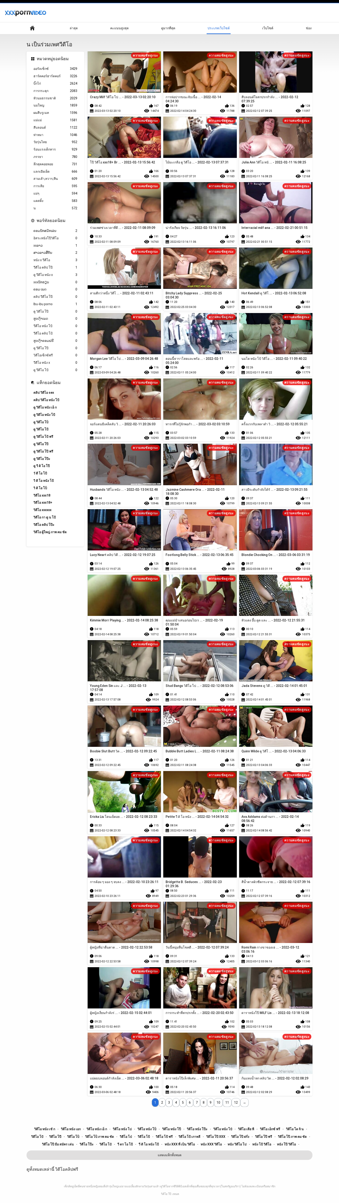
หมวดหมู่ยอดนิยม (53, 58)
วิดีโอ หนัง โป (122, 1129)
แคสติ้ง (55, 201)
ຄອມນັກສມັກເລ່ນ (55, 231)
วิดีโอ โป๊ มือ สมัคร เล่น (58, 1144)
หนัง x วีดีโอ (55, 260)
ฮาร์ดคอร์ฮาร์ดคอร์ (55, 76)
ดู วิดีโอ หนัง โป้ (44, 415)
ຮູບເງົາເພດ (55, 318)
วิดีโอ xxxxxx (42, 510)
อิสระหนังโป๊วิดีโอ (55, 238)
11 (227, 1102)
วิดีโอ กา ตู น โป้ (44, 517)
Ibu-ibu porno (55, 304)
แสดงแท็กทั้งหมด (169, 1155)
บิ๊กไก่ (55, 83)
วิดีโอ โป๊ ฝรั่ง (240, 1136)
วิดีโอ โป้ (144, 1136)
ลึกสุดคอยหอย (55, 164)
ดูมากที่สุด (168, 28)
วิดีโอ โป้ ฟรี (164, 1136)
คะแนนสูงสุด (119, 28)
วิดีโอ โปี (55, 1136)
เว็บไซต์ (267, 28)
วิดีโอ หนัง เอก (71, 1129)
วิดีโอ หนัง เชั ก (44, 1129)
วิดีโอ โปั (37, 1136)
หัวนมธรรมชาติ (55, 98)
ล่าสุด (74, 28)
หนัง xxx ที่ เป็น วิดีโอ (180, 1144)
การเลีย (55, 186)
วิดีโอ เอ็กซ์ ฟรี (270, 1129)
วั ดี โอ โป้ (40, 473)
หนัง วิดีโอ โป (237, 1144)
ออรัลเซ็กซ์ (55, 69)
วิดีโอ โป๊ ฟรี (263, 1136)
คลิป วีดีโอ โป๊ (55, 297)
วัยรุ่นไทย (55, 142)
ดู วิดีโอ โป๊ (55, 311)
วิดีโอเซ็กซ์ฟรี (55, 355)
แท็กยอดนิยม (49, 382)
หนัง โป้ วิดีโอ (261, 1144)
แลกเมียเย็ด (55, 171)
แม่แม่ (55, 120)
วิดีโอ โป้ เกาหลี (189, 1136)
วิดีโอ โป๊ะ (87, 1144)
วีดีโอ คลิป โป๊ (55, 267)
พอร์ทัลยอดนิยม (51, 220)
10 (218, 1102)
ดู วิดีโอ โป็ (40, 422)
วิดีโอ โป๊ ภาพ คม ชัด (292, 1136)
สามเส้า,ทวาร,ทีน (55, 178)
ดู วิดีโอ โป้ (40, 429)
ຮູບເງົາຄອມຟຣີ (55, 341)
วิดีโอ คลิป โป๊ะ (43, 524)
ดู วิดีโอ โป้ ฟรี (43, 436)
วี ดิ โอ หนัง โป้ (149, 1144)
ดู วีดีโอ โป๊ (55, 348)
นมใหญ (55, 105)
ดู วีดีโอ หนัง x (55, 275)
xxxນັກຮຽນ (55, 282)
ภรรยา (55, 157)
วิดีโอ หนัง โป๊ (171, 1129)
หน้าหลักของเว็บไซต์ (32, 28)
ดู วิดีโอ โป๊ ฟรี (43, 451)
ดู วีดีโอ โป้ (55, 370)
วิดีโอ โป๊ (166, 1194)
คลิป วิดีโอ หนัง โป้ (46, 400)
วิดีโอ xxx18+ (42, 502)
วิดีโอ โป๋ (105, 1144)
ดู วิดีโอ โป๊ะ (41, 459)
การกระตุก (55, 91)
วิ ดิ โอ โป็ (40, 488)
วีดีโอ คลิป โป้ (55, 333)
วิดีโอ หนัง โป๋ (222, 1129)
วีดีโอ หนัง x (55, 362)
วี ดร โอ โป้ (125, 1144)
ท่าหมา (55, 135)
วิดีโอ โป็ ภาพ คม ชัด (99, 1136)
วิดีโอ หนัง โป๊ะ (197, 1129)
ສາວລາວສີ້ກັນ (55, 252)
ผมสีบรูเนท (55, 113)
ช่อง (309, 28)
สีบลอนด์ (55, 127)
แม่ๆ (55, 193)
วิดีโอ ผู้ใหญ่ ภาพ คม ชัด (50, 532)
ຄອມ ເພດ (55, 289)
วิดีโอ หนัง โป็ (146, 1129)
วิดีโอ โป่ (126, 1136)
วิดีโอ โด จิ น (295, 1129)
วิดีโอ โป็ (73, 1136)
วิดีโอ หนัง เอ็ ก (96, 1129)
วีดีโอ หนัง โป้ (55, 326)
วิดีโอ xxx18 (41, 495)
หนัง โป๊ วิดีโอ (286, 1144)
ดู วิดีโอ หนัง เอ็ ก (45, 407)
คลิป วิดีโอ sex (43, 392)
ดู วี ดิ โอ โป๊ (41, 466)
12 (236, 1102)
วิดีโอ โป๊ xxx (215, 1136)
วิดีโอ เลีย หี (246, 1129)
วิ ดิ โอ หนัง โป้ (43, 480)
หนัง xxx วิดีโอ (211, 1144)
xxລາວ (55, 245)
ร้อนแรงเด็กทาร (55, 149)
